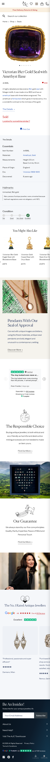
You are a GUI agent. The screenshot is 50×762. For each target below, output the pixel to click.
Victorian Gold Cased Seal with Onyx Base (27, 257)
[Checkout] (42, 4)
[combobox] (25, 16)
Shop (12, 21)
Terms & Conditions (10, 746)
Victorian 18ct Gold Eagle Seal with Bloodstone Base (10, 257)
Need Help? (8, 730)
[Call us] (47, 4)
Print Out (26, 129)
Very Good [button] (19, 218)
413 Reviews (40, 613)
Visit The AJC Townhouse (14, 736)
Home (5, 21)
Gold (34, 155)
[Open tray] (36, 4)
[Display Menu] (2, 4)
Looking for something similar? (16, 121)
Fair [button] (4, 218)
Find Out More (24, 450)
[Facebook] (13, 757)
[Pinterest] (8, 757)
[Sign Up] (31, 4)
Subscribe (41, 715)
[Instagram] (4, 757)
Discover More (14, 349)
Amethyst (27, 155)
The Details (8, 109)
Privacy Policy (29, 743)
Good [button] (12, 218)
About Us (7, 724)
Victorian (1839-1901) (31, 171)
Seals (19, 21)
